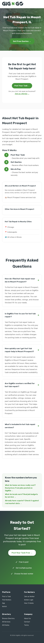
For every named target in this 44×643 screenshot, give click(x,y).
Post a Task (6, 596)
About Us (27, 618)
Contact (27, 622)
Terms (26, 625)
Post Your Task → (22, 86)
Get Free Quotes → (22, 41)
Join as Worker (29, 596)
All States (5, 625)
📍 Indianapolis (11, 232)
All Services (6, 622)
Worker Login (28, 600)
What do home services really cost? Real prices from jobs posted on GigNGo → (20, 488)
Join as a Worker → (22, 94)
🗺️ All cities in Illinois (13, 237)
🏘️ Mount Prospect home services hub (20, 197)
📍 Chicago (9, 227)
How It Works (29, 603)
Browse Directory (8, 618)
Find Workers (6, 600)
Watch (4, 606)
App (3, 603)
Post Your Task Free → (22, 553)
